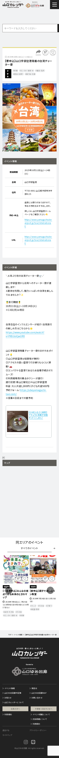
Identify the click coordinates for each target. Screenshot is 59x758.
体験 (16, 70)
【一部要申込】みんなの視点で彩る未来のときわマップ (15, 594)
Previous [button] (8, 590)
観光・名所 (40, 70)
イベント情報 (9, 688)
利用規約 (8, 714)
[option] (29, 117)
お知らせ (7, 697)
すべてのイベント (29, 548)
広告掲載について (40, 719)
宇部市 (8, 74)
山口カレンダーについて (14, 702)
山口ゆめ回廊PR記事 (12, 693)
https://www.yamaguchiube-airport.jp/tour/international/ (38, 223)
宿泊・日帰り (18, 74)
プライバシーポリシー (38, 730)
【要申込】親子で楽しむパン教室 (42, 592)
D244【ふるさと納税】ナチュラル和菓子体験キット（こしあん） (38, 415)
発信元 (34, 688)
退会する (6, 730)
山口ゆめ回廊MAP (38, 693)
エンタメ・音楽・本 (27, 70)
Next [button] (50, 590)
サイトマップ (7, 735)
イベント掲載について (41, 714)
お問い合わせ (36, 697)
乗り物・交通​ (30, 74)
